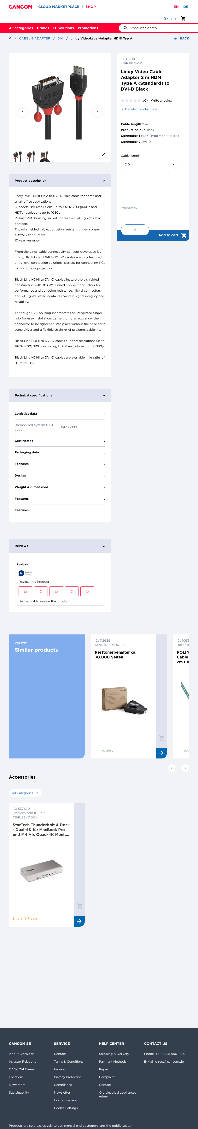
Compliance (63, 1085)
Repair (104, 1069)
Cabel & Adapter (34, 38)
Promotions (88, 28)
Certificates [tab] (24, 441)
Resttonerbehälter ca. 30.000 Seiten (116, 654)
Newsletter (62, 1092)
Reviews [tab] (21, 546)
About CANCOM (22, 1054)
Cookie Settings (66, 1108)
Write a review (161, 100)
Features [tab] (22, 464)
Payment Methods (112, 1061)
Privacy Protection (68, 1077)
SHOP (90, 6)
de (185, 6)
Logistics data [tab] (26, 413)
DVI (60, 38)
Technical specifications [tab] (33, 395)
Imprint (59, 1069)
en (176, 6)
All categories (21, 28)
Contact (60, 1054)
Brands (43, 28)
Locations (16, 1077)
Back (184, 38)
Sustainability (19, 1092)
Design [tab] (20, 475)
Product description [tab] (31, 180)
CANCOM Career (22, 1069)
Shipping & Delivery (114, 1054)
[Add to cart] (161, 738)
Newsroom (17, 1085)
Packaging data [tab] (27, 452)
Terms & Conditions (68, 1061)
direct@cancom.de (169, 1061)
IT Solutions (63, 28)
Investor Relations (22, 1061)
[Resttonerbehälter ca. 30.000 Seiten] (123, 703)
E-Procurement (65, 1100)
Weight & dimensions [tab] (31, 487)
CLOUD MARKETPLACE (58, 6)
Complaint (107, 1077)
